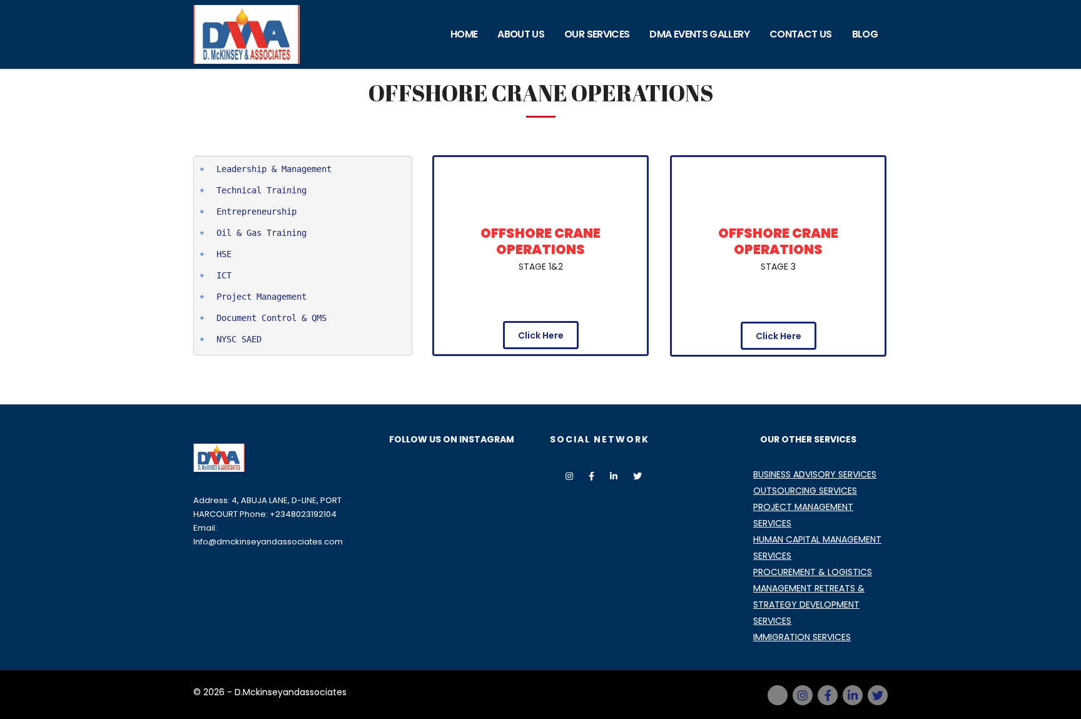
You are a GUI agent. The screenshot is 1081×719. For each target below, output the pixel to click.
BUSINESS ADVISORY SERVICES (814, 474)
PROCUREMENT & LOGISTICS (812, 572)
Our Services (596, 34)
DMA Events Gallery (699, 34)
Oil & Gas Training (261, 233)
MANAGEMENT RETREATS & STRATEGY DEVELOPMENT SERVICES (809, 604)
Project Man (244, 297)
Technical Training (261, 190)
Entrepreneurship (256, 212)
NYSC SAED (238, 339)
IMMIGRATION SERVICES (802, 637)
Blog (865, 34)
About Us (520, 34)
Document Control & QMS (271, 318)
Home (463, 34)
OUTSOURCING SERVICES (805, 490)
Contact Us (800, 34)
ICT (223, 275)
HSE (223, 254)
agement (289, 297)
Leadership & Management (274, 169)
